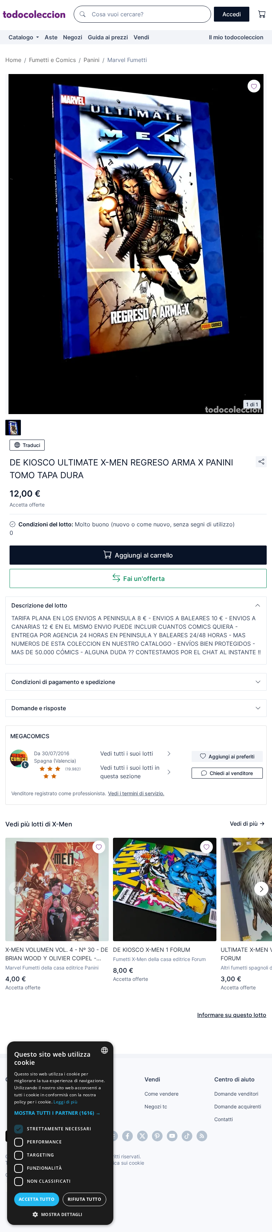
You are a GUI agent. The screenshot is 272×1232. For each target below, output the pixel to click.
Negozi (72, 37)
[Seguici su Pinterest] (157, 1136)
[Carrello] (262, 14)
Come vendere (161, 1094)
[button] (136, 605)
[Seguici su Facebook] (127, 1136)
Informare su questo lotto (231, 1014)
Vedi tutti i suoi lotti (126, 753)
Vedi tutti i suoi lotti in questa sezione (129, 772)
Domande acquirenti (237, 1106)
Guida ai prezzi (108, 37)
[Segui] (254, 86)
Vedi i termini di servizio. (136, 793)
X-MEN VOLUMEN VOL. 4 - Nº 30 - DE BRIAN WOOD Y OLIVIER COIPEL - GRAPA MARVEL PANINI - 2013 (56, 954)
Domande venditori (236, 1094)
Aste (51, 37)
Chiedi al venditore (231, 773)
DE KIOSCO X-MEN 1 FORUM (151, 949)
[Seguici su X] (142, 1136)
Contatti (223, 1119)
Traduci (31, 445)
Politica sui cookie (123, 1163)
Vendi (141, 37)
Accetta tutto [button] (37, 1199)
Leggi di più (65, 1102)
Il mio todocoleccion (236, 37)
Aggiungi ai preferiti (231, 756)
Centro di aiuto (234, 1079)
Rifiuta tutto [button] (84, 1199)
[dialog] (60, 1133)
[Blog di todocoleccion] (202, 1136)
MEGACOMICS (29, 736)
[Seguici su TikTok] (187, 1136)
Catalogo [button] (21, 37)
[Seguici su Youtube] (172, 1136)
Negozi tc (155, 1106)
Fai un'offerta (144, 578)
